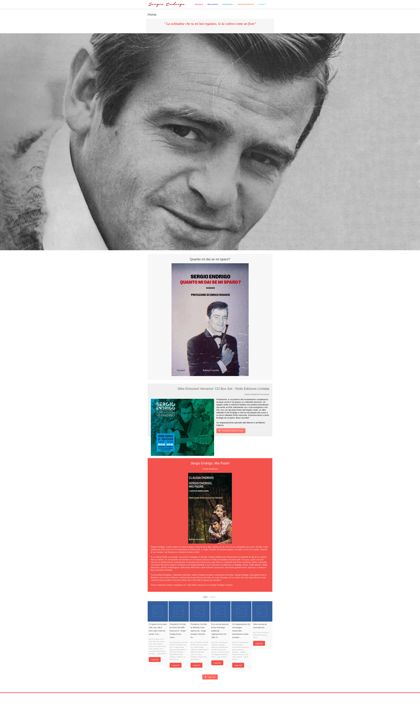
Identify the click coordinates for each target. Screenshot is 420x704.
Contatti (262, 4)
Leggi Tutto (211, 677)
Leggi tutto (154, 659)
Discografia (227, 4)
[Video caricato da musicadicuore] (262, 611)
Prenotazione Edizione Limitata (232, 431)
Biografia (199, 4)
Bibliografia (212, 4)
